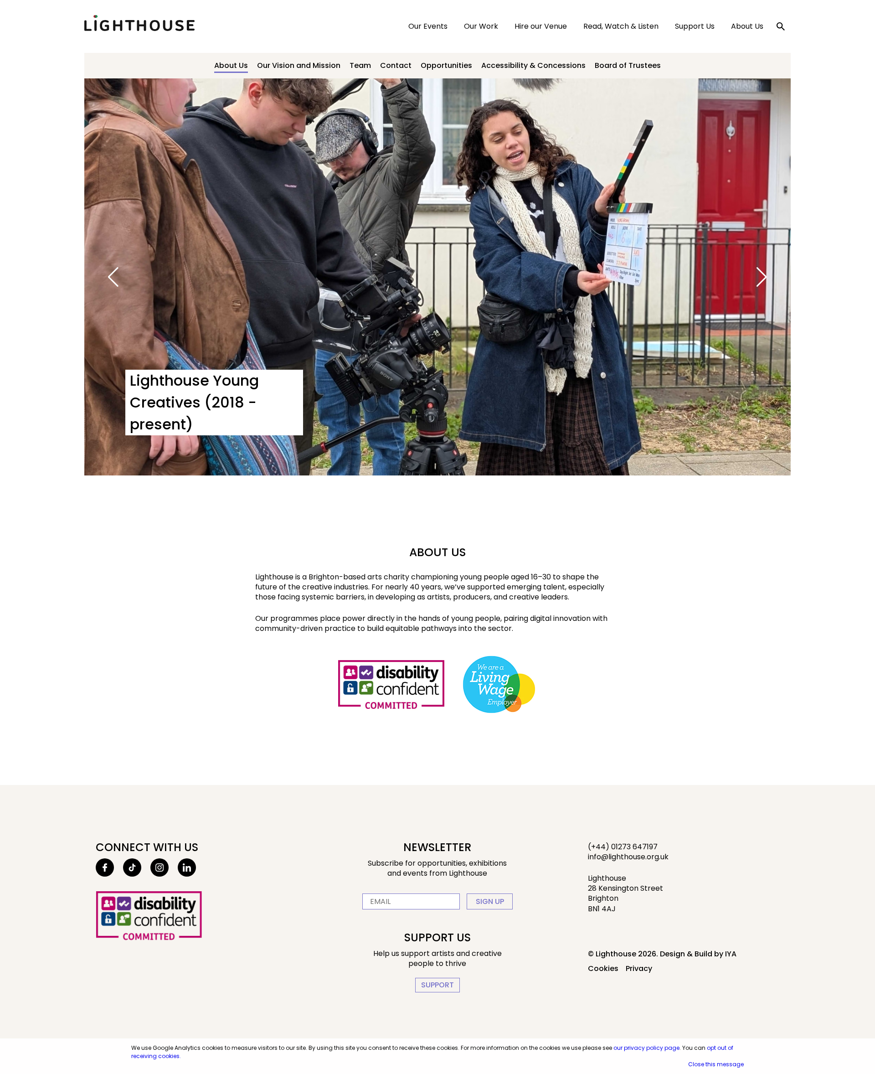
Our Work (481, 26)
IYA (730, 954)
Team (360, 65)
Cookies (603, 968)
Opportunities (446, 65)
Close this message (716, 1064)
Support (437, 985)
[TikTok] (132, 867)
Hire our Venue (541, 26)
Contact (396, 65)
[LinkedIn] (187, 867)
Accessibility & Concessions (533, 65)
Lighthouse (139, 23)
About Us (747, 26)
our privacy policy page (646, 1048)
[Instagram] (159, 867)
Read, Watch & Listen (621, 26)
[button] (113, 277)
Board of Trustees (628, 65)
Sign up (490, 901)
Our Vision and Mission (298, 65)
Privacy (639, 968)
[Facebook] (105, 867)
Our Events (428, 26)
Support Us (695, 26)
